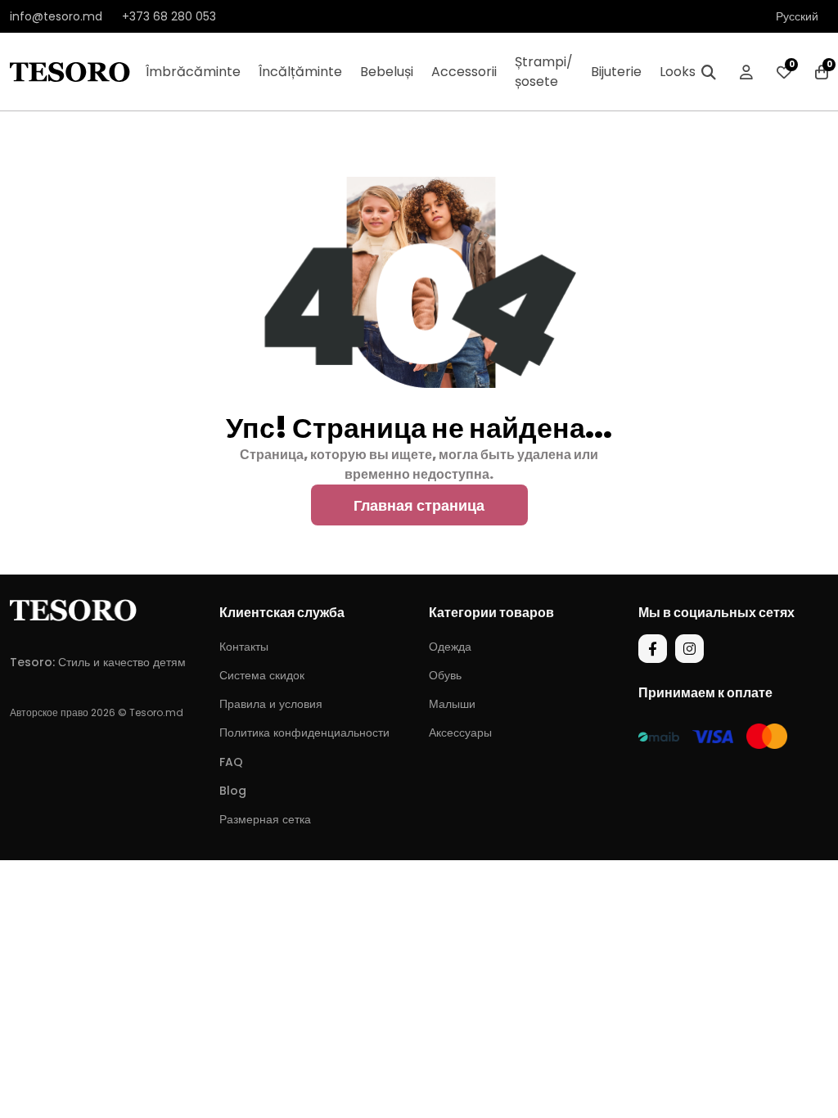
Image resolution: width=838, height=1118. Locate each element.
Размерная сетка (265, 819)
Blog (232, 790)
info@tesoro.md (56, 16)
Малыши (452, 704)
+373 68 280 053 (169, 16)
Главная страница (419, 505)
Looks (678, 71)
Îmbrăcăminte (193, 71)
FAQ (231, 762)
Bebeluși (386, 71)
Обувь (445, 675)
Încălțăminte (300, 71)
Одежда (450, 646)
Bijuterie (616, 71)
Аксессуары (460, 732)
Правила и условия (270, 704)
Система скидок (261, 675)
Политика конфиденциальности (304, 732)
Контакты (243, 646)
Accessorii (464, 71)
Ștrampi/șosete (544, 71)
